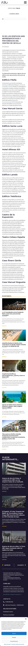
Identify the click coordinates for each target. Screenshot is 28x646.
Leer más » (4, 325)
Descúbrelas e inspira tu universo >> (12, 594)
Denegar (14, 637)
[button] (26, 619)
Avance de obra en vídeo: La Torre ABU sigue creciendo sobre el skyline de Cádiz (13, 548)
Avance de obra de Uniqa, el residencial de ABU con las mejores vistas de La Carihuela (12, 480)
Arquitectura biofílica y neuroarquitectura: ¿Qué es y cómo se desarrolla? (13, 375)
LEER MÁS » (4, 491)
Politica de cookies (7, 644)
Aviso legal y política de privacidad (17, 644)
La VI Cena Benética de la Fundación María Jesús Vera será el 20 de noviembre (12, 313)
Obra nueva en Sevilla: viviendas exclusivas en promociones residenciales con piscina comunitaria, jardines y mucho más (13, 436)
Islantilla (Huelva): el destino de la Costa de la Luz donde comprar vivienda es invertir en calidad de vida (14, 344)
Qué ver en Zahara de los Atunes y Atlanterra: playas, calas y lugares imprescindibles (12, 406)
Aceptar (14, 633)
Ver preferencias (14, 641)
